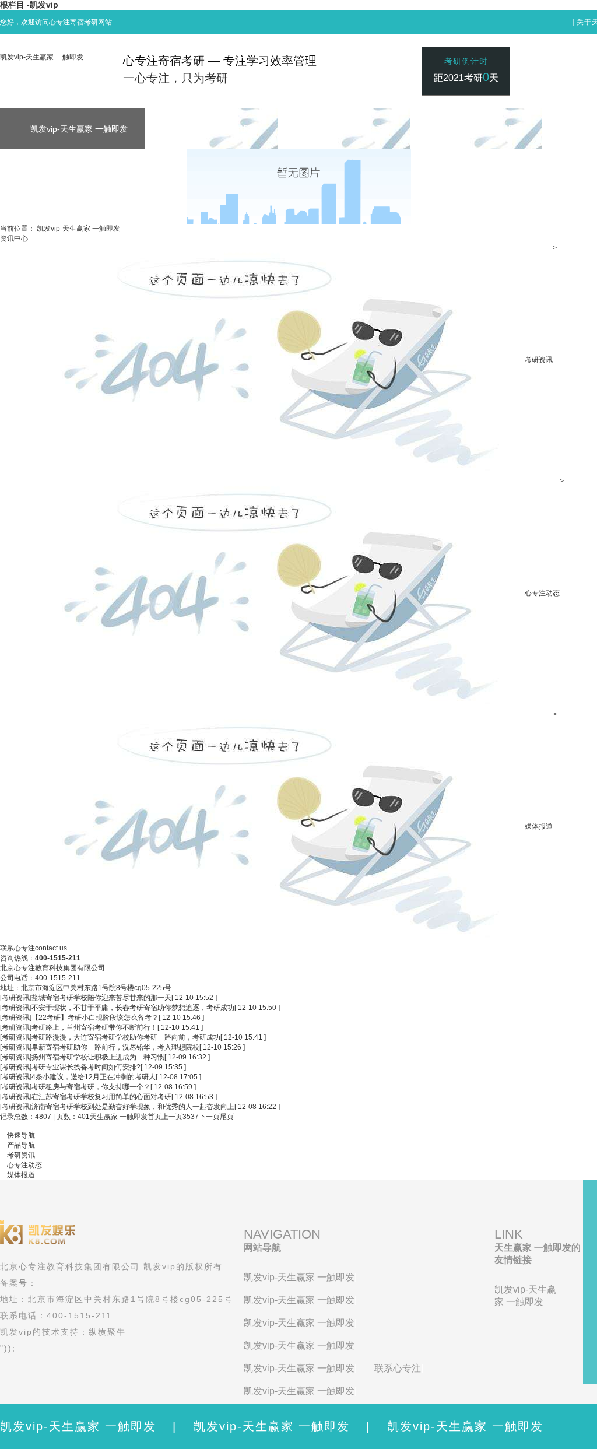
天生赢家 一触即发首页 (125, 1117)
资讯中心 (14, 238)
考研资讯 (539, 360)
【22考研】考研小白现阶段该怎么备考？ (95, 1017)
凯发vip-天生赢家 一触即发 (41, 57)
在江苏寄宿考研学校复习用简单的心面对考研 (101, 1097)
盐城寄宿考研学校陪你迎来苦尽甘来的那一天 (101, 998)
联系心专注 (397, 1368)
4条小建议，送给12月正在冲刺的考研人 (93, 1077)
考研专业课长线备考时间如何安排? (86, 1067)
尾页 (227, 1117)
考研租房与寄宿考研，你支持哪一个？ (90, 1087)
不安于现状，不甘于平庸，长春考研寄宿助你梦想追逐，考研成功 (132, 1008)
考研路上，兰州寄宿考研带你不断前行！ (94, 1027)
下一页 (209, 1117)
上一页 (171, 1117)
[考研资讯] (15, 998)
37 (195, 1117)
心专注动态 (542, 593)
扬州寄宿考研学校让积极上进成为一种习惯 (97, 1057)
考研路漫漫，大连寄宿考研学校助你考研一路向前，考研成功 (125, 1037)
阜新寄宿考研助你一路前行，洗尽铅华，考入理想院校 (115, 1047)
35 (186, 1117)
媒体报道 (539, 826)
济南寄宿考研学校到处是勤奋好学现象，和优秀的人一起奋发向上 (132, 1107)
